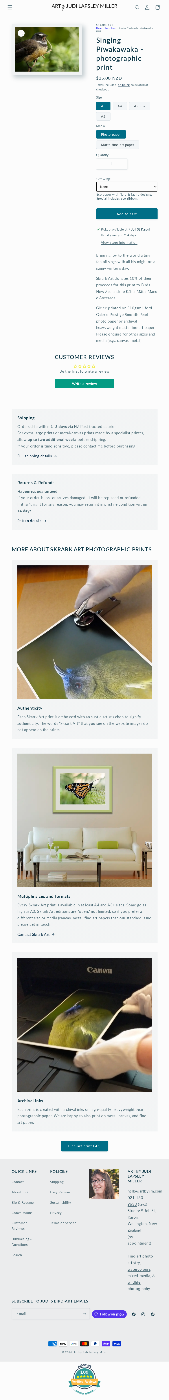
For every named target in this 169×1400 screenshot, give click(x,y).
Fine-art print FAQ (84, 1146)
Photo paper (111, 134)
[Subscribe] (84, 1313)
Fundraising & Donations (22, 1242)
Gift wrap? (104, 179)
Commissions (22, 1213)
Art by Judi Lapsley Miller (90, 1352)
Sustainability (60, 1202)
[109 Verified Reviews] (84, 1396)
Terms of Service (63, 1223)
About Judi (20, 1192)
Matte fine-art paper (117, 145)
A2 (103, 116)
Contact (18, 1182)
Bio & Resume (23, 1202)
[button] (10, 7)
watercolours (139, 1269)
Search (17, 1255)
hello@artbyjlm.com (145, 1191)
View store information (119, 242)
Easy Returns (60, 1192)
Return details (29, 520)
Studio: (134, 1210)
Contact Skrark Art (33, 934)
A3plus (139, 106)
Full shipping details (34, 456)
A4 (120, 106)
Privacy (56, 1213)
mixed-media (139, 1275)
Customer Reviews (19, 1225)
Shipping (124, 85)
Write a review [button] (84, 383)
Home (99, 28)
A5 (103, 106)
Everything (110, 28)
